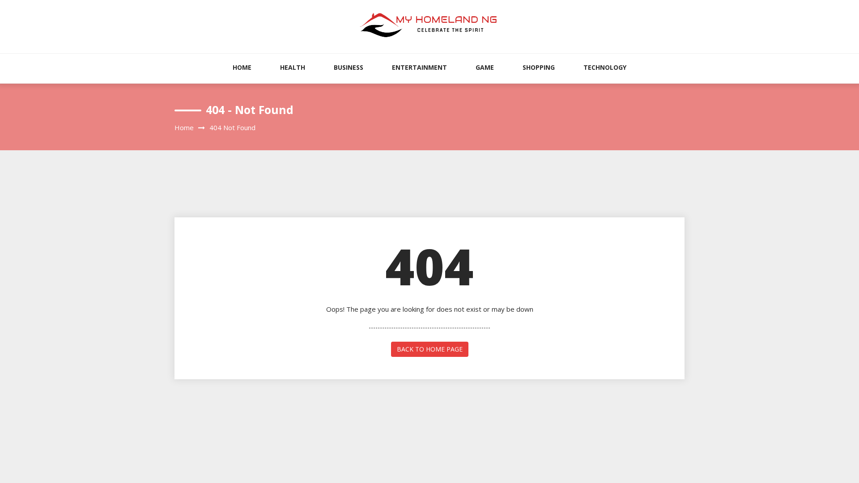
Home (242, 67)
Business (348, 67)
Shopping (539, 67)
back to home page (430, 349)
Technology (604, 67)
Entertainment (419, 67)
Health (292, 67)
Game (485, 67)
